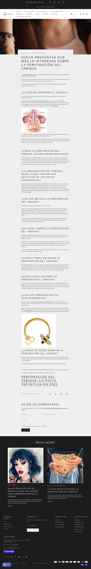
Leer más (10, 506)
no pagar (5, 529)
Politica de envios (7, 524)
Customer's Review (23, 16)
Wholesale (57, 520)
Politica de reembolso (8, 526)
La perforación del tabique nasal (28, 74)
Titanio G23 (28, 311)
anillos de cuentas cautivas (44, 302)
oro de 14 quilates (28, 310)
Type (37, 14)
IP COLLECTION (42, 11)
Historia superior (78, 520)
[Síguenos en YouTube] (19, 557)
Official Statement (78, 531)
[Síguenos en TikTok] (22, 557)
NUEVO (18, 11)
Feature (45, 14)
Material (29, 14)
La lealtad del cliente (59, 524)
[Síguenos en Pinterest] (15, 557)
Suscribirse (33, 530)
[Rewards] (7, 565)
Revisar (5, 521)
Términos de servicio (78, 529)
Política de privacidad (79, 527)
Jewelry (54, 14)
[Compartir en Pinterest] (61, 394)
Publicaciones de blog (79, 522)
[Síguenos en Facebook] (4, 557)
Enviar (25, 430)
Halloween (12, 485)
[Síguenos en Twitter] (8, 557)
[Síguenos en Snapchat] (26, 557)
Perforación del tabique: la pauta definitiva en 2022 (39, 380)
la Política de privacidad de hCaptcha (52, 408)
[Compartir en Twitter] (55, 394)
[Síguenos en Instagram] (11, 557)
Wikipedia (55, 106)
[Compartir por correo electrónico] (67, 394)
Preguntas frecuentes (79, 524)
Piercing (19, 14)
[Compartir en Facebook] (50, 394)
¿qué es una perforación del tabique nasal (38, 101)
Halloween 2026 (56, 11)
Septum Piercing (39, 53)
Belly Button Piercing (56, 485)
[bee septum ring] (39, 330)
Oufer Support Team (59, 527)
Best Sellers (29, 11)
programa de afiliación (60, 522)
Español (24, 563)
